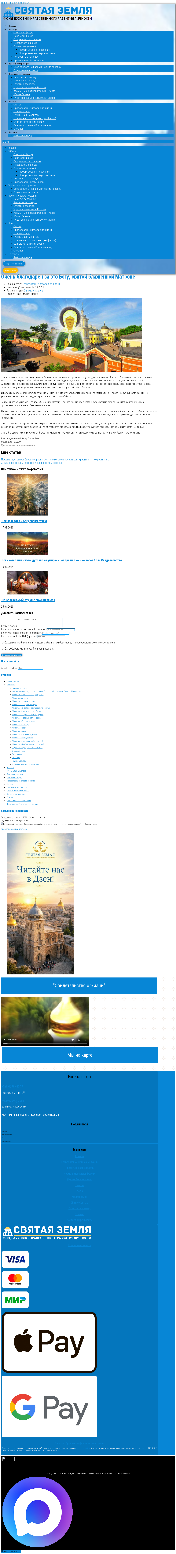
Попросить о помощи (25, 56)
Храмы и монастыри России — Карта (34, 90)
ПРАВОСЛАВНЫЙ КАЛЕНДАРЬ (14, 829)
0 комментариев (33, 290)
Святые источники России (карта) (32, 125)
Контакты (13, 132)
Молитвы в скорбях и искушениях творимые (31, 708)
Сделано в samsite (153, 1454)
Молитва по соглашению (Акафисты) (34, 118)
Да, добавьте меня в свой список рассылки (29, 648)
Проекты (10, 784)
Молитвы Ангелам (20, 698)
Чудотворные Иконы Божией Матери (34, 97)
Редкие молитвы (19, 761)
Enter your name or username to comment (24, 629)
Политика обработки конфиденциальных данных (79, 1443)
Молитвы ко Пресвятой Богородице (27, 714)
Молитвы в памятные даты (23, 701)
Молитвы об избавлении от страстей (28, 744)
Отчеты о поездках (24, 84)
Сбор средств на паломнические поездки (37, 66)
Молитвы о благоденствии (23, 721)
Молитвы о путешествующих (24, 734)
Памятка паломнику (24, 77)
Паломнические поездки (19, 74)
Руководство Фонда (25, 42)
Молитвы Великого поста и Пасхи (26, 711)
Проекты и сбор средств (79, 1167)
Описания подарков (15, 774)
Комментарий (9, 626)
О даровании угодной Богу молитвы (27, 747)
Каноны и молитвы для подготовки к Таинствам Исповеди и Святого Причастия (46, 691)
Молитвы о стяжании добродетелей (27, 741)
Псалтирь (16, 757)
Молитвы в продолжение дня (24, 704)
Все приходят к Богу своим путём (24, 521)
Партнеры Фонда (23, 36)
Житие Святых (21, 94)
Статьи (17, 104)
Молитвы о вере (19, 728)
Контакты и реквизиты (79, 1220)
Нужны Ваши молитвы (79, 1179)
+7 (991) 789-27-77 (12, 1086)
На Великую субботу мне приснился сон (28, 600)
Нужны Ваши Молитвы (16, 771)
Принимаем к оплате (79, 1245)
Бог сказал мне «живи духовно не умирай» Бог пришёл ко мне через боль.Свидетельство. (62, 560)
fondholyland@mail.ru (13, 1101)
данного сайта (83, 1448)
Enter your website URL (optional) (19, 636)
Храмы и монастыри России (29, 87)
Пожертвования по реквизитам (37, 53)
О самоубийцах (18, 751)
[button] (88, 141)
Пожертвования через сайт (34, 49)
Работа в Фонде (22, 135)
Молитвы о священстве (22, 737)
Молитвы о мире (19, 731)
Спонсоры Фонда (23, 32)
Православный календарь (28, 60)
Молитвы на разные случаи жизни (26, 718)
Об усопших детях (19, 754)
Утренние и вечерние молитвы (25, 764)
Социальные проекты (25, 70)
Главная (12, 26)
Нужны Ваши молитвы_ (26, 114)
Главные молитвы (19, 688)
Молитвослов (21, 111)
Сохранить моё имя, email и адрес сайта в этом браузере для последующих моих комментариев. (60, 642)
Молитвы (11, 684)
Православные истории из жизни (32, 108)
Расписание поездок (25, 80)
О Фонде (13, 29)
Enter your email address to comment (21, 632)
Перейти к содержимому (15, 2)
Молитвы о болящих (20, 724)
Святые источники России (28, 121)
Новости (12, 101)
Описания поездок (14, 777)
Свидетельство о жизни (27, 39)
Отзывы (18, 128)
